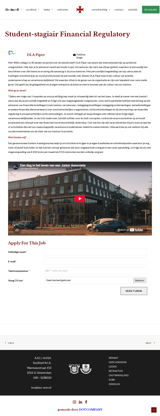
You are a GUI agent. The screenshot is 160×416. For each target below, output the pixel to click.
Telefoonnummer (18, 270)
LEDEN (113, 366)
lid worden (151, 9)
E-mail (12, 261)
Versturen (133, 290)
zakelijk (132, 9)
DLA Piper (36, 55)
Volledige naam (17, 251)
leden (47, 9)
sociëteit (31, 9)
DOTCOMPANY (90, 409)
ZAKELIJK (114, 383)
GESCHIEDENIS (118, 362)
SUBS (112, 379)
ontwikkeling (99, 9)
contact (119, 9)
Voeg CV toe (15, 280)
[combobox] (47, 270)
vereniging (12, 9)
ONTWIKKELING (119, 375)
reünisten (62, 9)
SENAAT (113, 357)
